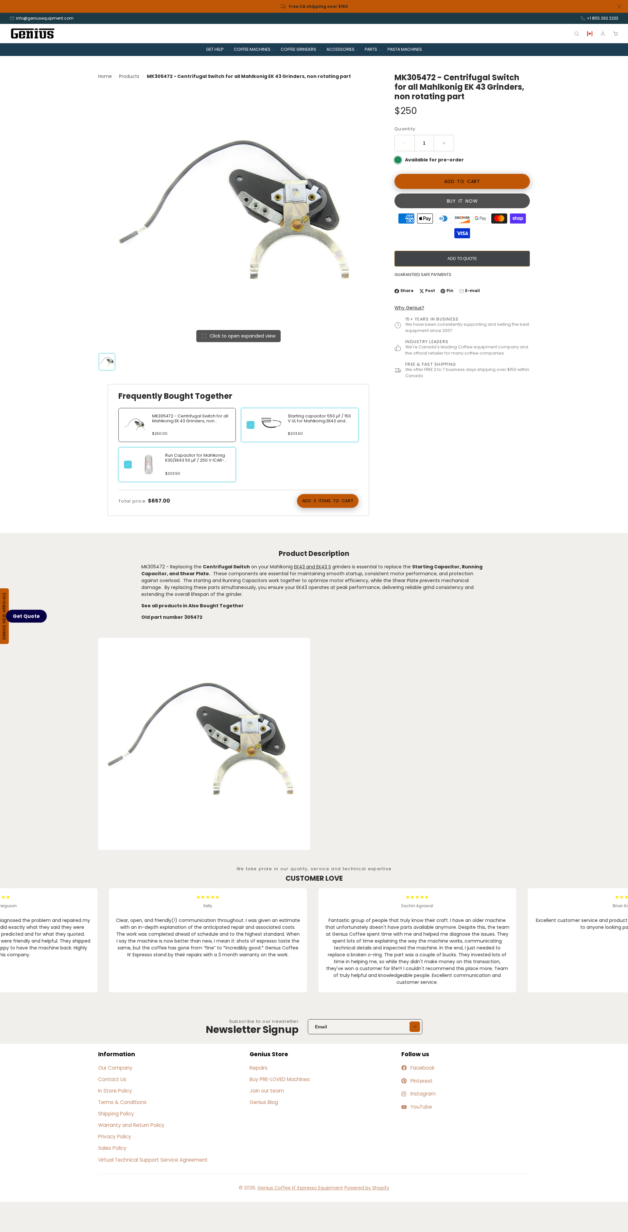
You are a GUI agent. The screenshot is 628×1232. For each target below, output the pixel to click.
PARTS (371, 49)
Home (105, 76)
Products (129, 76)
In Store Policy (115, 1090)
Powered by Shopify (366, 1188)
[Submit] (415, 1026)
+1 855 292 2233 (602, 18)
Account (602, 33)
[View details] (271, 423)
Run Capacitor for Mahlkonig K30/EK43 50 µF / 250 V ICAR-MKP (195, 460)
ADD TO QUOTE (462, 258)
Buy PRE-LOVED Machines (280, 1079)
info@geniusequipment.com (45, 18)
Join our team (267, 1090)
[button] (26, 615)
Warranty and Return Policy (131, 1125)
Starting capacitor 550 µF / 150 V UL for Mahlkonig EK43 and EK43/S (319, 421)
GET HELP (214, 49)
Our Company (115, 1067)
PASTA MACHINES (405, 49)
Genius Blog (264, 1102)
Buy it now (462, 201)
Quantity (404, 129)
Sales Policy (112, 1148)
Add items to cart (328, 501)
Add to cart (462, 181)
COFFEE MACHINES (252, 49)
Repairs (259, 1067)
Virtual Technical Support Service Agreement (153, 1159)
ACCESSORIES (340, 49)
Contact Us (112, 1079)
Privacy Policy (114, 1136)
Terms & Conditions (122, 1102)
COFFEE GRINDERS (298, 49)
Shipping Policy (116, 1113)
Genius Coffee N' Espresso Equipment (300, 1188)
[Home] (33, 33)
